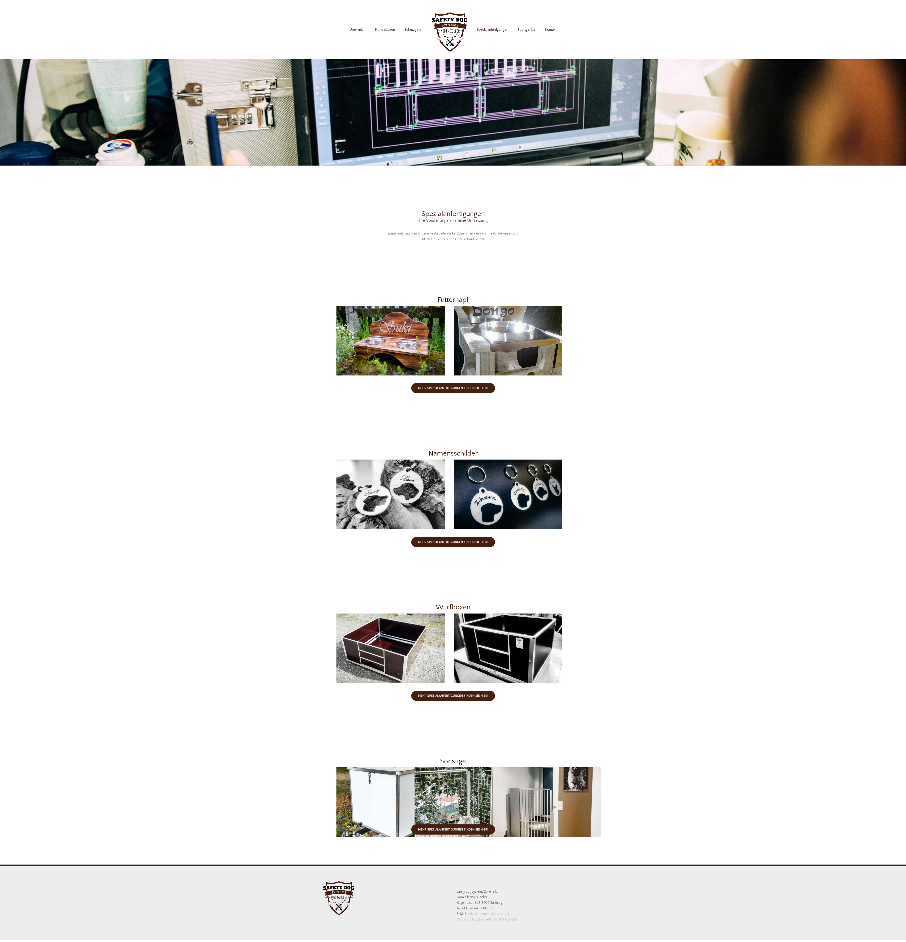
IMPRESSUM (508, 919)
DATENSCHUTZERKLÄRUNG (477, 919)
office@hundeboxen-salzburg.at (489, 914)
